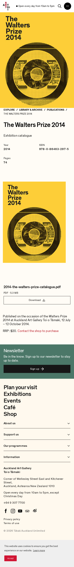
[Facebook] (6, 511)
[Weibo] (34, 511)
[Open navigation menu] (67, 6)
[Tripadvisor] (27, 511)
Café (9, 407)
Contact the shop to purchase (38, 331)
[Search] (59, 6)
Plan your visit (20, 387)
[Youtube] (20, 511)
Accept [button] (10, 558)
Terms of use (11, 523)
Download (35, 300)
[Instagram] (13, 511)
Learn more (39, 550)
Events (12, 401)
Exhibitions (17, 394)
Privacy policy (12, 519)
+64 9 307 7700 (14, 503)
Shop (10, 414)
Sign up (34, 369)
